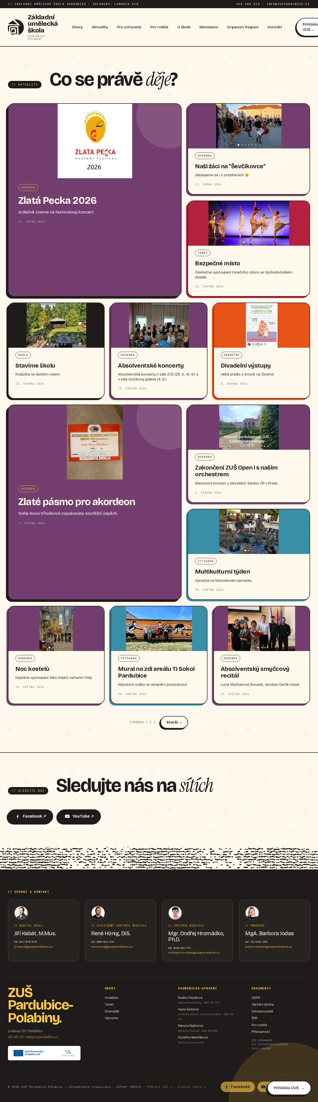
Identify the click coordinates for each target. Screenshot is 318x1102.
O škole (184, 27)
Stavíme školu (35, 365)
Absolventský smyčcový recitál (255, 672)
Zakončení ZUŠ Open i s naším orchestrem (236, 471)
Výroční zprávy (263, 1004)
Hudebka (111, 998)
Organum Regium (243, 27)
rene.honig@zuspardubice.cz (111, 946)
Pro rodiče (159, 27)
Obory (77, 27)
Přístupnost (261, 1032)
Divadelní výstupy (246, 365)
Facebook (240, 1086)
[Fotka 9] (258, 446)
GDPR (256, 998)
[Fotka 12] (268, 446)
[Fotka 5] (252, 145)
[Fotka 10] (261, 446)
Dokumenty (261, 988)
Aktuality (100, 27)
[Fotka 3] (245, 145)
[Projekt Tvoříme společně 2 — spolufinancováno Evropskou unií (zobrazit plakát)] (44, 1053)
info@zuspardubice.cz (42, 1036)
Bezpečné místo (217, 263)
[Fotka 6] (256, 145)
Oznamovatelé (262, 1011)
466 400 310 (16, 1036)
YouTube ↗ (83, 816)
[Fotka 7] (259, 145)
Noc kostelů (32, 668)
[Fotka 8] (254, 446)
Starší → (174, 722)
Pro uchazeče (129, 27)
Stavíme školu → (191, 1087)
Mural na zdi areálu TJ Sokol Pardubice (156, 672)
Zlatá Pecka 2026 (57, 201)
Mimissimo (208, 27)
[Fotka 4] (249, 145)
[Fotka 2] (242, 145)
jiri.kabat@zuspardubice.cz (33, 946)
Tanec (109, 1004)
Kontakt (275, 27)
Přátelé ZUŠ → (159, 1087)
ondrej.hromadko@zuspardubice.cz (193, 952)
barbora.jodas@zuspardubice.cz (268, 946)
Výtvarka (111, 1018)
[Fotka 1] (238, 145)
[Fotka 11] (265, 446)
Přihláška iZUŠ (286, 1088)
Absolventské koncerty (151, 365)
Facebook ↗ (34, 816)
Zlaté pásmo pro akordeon (76, 502)
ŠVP (255, 1018)
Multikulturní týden (222, 571)
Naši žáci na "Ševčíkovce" (230, 166)
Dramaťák (112, 1011)
